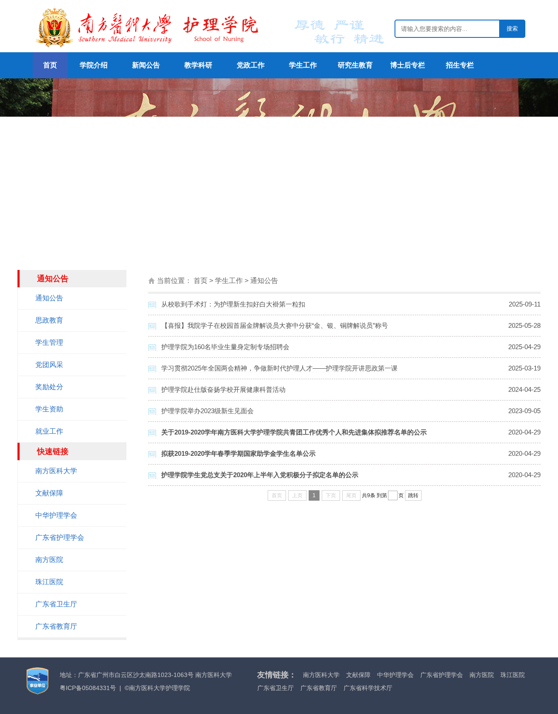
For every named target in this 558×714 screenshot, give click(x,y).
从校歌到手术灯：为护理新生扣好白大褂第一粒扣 (233, 304)
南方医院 (49, 559)
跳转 (413, 495)
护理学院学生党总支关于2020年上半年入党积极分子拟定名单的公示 (259, 474)
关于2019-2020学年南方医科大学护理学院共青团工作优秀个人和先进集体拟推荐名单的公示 (294, 432)
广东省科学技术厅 (368, 687)
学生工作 (229, 280)
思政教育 (49, 320)
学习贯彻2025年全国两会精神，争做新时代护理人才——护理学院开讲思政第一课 (279, 368)
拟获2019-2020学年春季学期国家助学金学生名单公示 (238, 453)
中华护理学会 (56, 515)
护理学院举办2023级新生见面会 (207, 410)
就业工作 (49, 431)
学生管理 (49, 342)
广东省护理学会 (59, 537)
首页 (201, 280)
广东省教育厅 (56, 626)
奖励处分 (49, 387)
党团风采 (49, 364)
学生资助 (49, 409)
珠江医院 (49, 582)
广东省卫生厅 (56, 604)
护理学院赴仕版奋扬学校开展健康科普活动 (223, 389)
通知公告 (49, 298)
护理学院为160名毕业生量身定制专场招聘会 (225, 346)
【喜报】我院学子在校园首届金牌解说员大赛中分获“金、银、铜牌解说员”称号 (274, 325)
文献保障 (49, 493)
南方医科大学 (56, 471)
